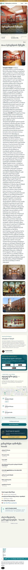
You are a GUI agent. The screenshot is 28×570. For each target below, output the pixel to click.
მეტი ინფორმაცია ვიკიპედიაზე (10, 503)
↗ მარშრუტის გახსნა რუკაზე (14, 421)
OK (3, 568)
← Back (3, 21)
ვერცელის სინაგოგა (9, 406)
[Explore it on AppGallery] (14, 368)
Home (22, 3)
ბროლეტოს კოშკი (8, 412)
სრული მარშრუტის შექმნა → (14, 424)
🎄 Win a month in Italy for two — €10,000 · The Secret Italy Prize (14, 0)
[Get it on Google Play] (20, 365)
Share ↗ (24, 42)
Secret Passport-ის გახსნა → (14, 437)
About (26, 3)
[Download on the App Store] (8, 365)
